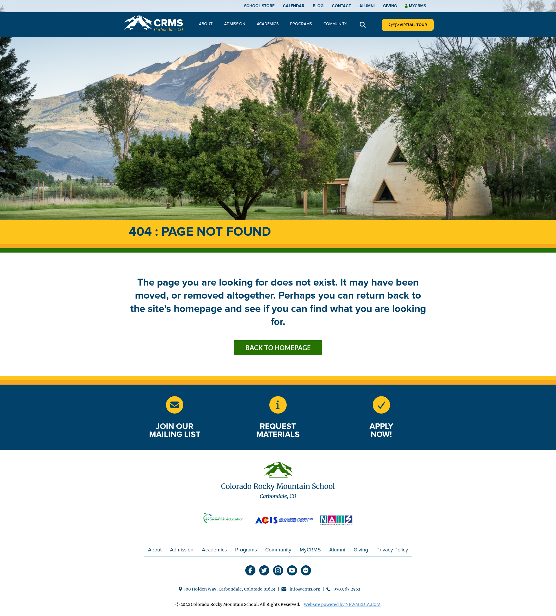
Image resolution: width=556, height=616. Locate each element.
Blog (318, 5)
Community (335, 23)
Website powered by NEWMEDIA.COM (342, 604)
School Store (259, 5)
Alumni (367, 5)
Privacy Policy (392, 549)
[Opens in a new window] (278, 405)
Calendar (293, 5)
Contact (341, 5)
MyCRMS (310, 549)
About (206, 23)
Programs (301, 23)
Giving (390, 5)
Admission (234, 23)
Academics (268, 23)
